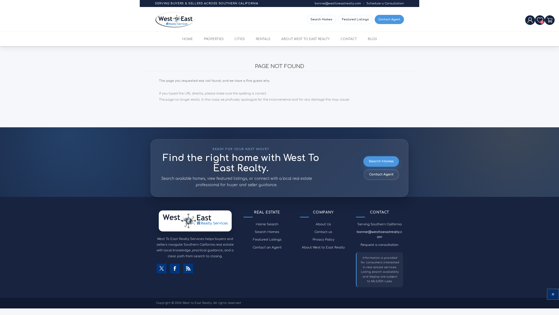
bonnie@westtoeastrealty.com (338, 3)
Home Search (267, 224)
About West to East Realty (323, 247)
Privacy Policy (323, 240)
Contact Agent (389, 19)
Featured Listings (355, 19)
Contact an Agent (267, 247)
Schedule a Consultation (385, 3)
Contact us (323, 232)
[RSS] (188, 268)
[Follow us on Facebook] (175, 268)
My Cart (550, 20)
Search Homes (321, 19)
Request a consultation (380, 245)
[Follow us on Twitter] (161, 268)
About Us (323, 224)
